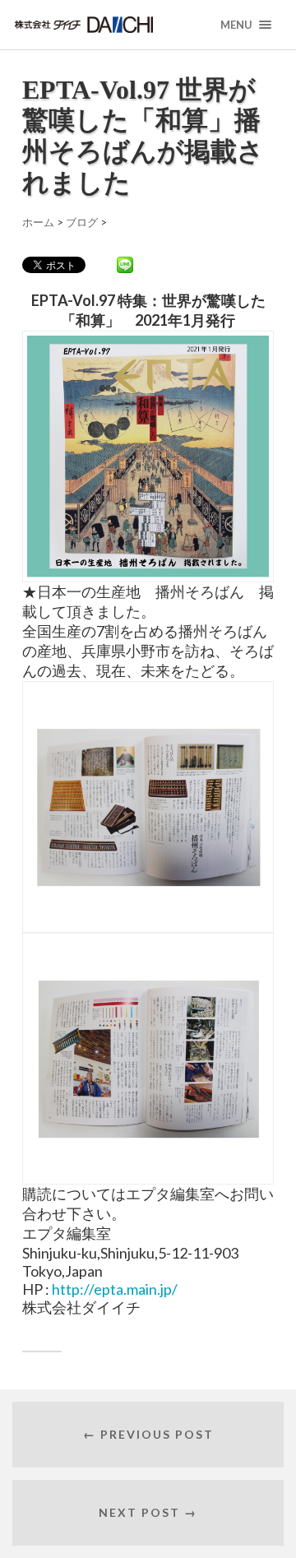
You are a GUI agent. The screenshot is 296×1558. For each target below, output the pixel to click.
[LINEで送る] (125, 264)
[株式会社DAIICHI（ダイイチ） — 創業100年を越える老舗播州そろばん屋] (110, 24)
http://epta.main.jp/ (115, 1289)
